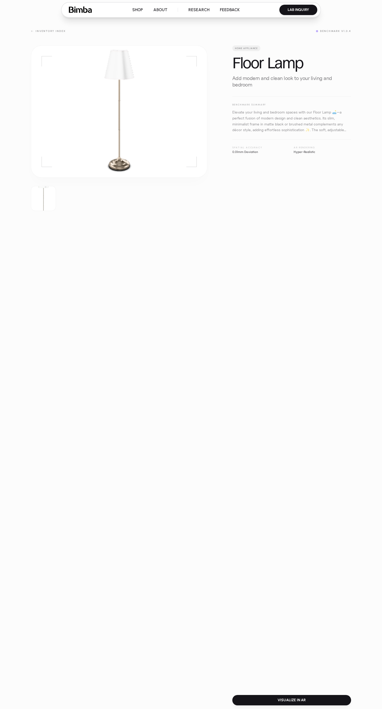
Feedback (230, 9)
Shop (137, 9)
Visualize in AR (292, 700)
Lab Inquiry (298, 10)
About (160, 9)
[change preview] (43, 198)
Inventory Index (51, 31)
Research (198, 9)
